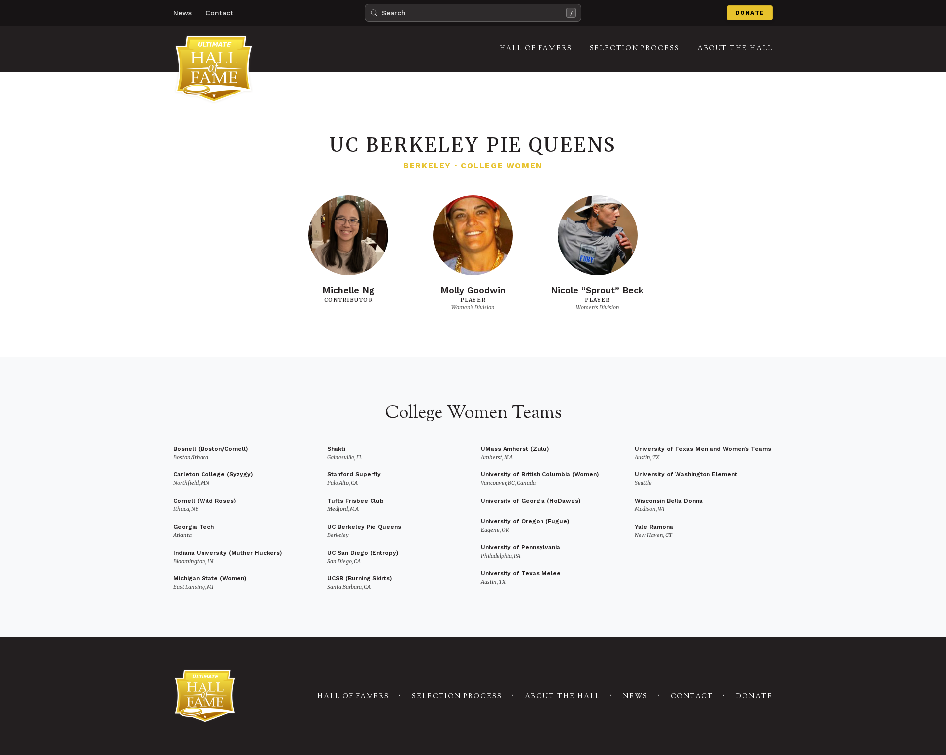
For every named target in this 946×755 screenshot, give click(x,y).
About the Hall (562, 696)
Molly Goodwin (473, 290)
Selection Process (457, 696)
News (182, 12)
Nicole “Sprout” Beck (597, 290)
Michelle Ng (348, 290)
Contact (219, 12)
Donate (749, 12)
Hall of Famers (353, 696)
